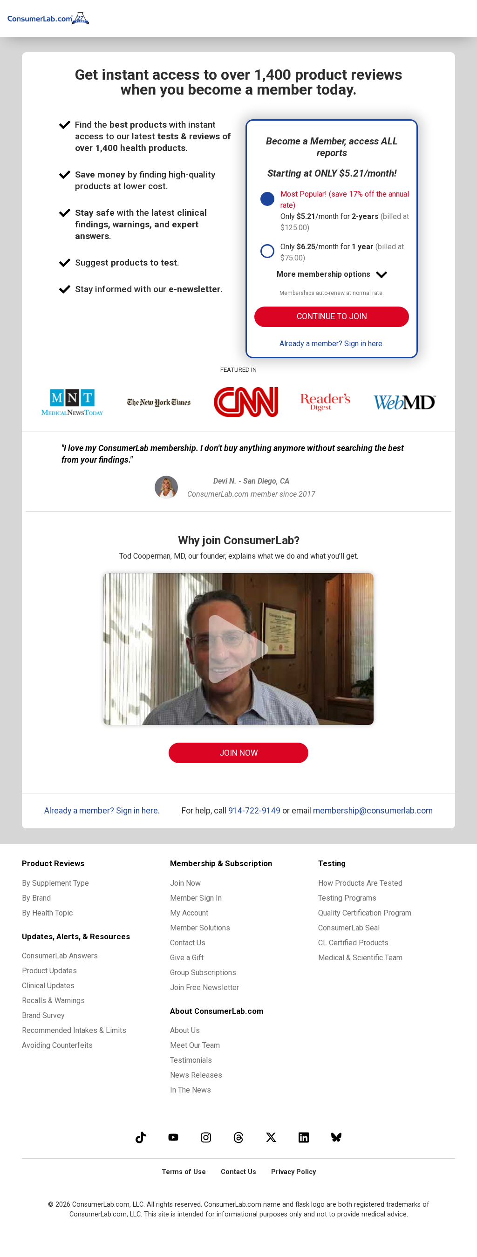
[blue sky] (336, 1137)
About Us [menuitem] (185, 1030)
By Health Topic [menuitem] (47, 913)
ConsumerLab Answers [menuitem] (60, 955)
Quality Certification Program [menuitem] (364, 913)
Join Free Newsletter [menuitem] (204, 987)
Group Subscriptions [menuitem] (203, 972)
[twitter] (271, 1137)
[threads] (238, 1137)
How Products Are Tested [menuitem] (360, 883)
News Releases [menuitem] (196, 1075)
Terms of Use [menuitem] (184, 1172)
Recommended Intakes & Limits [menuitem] (74, 1030)
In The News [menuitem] (190, 1090)
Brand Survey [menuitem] (43, 1015)
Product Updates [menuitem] (49, 970)
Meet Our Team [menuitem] (195, 1045)
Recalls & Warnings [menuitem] (53, 1000)
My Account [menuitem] (189, 913)
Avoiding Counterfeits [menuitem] (57, 1045)
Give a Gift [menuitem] (187, 957)
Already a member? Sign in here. (331, 343)
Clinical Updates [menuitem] (48, 985)
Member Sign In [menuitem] (196, 898)
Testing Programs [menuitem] (347, 898)
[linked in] (304, 1137)
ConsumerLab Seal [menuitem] (349, 927)
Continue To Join (332, 316)
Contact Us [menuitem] (187, 942)
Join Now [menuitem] (185, 883)
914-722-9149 (254, 810)
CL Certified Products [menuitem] (353, 942)
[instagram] (206, 1137)
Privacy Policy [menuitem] (293, 1172)
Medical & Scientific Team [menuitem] (360, 957)
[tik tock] (141, 1137)
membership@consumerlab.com (373, 810)
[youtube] (173, 1137)
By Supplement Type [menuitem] (55, 883)
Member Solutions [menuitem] (200, 927)
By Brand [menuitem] (36, 898)
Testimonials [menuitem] (191, 1060)
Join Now (238, 753)
